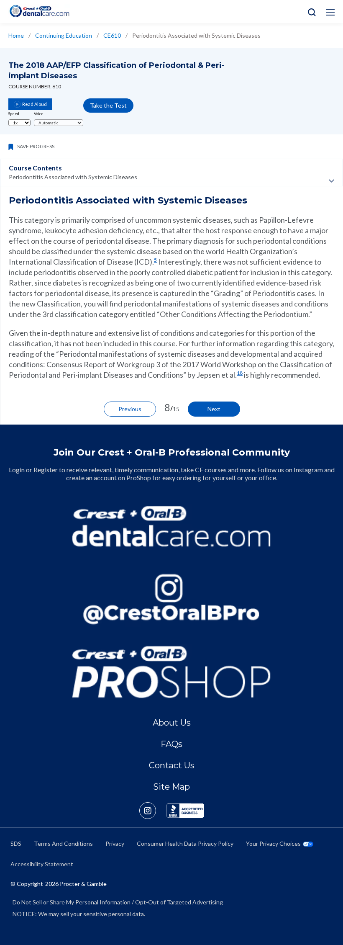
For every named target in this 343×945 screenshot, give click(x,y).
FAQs (171, 744)
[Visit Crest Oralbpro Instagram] (152, 810)
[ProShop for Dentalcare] (171, 672)
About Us (172, 723)
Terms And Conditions (63, 843)
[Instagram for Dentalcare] (171, 599)
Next (213, 408)
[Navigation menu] (330, 12)
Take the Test (108, 105)
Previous (129, 408)
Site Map (171, 787)
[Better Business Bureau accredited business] (185, 810)
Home (16, 35)
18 (240, 373)
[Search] (310, 11)
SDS (15, 843)
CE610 (112, 35)
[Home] (39, 11)
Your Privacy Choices (273, 843)
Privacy (114, 843)
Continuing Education (63, 35)
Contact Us (172, 765)
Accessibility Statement (41, 864)
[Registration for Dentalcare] (171, 526)
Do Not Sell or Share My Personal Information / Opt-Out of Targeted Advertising (118, 902)
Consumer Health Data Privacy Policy (185, 843)
